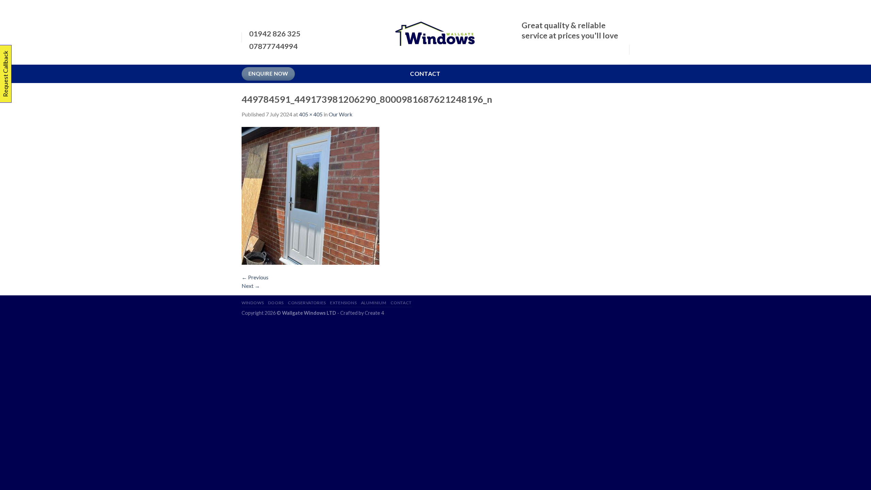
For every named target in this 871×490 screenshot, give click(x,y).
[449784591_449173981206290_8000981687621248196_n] (310, 195)
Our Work (340, 114)
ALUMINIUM (374, 302)
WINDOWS (253, 302)
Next (251, 285)
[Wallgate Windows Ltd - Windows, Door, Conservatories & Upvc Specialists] (435, 32)
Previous (255, 277)
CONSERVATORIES (307, 302)
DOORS (276, 302)
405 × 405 (311, 114)
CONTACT (401, 302)
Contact (425, 73)
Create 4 (374, 313)
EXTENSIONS (343, 302)
